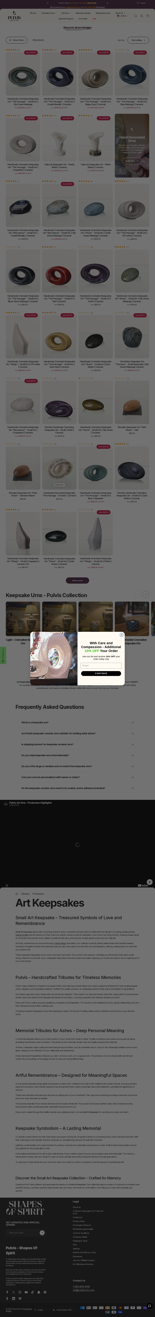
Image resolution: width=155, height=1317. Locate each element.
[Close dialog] (122, 635)
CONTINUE (101, 673)
